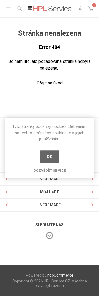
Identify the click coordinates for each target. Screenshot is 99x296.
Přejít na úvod (50, 83)
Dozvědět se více (50, 170)
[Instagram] (49, 235)
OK (50, 156)
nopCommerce (60, 275)
